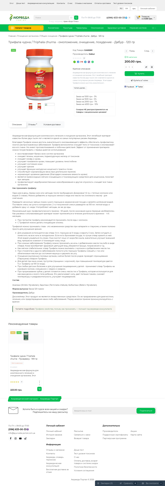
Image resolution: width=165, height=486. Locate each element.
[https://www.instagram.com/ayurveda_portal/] (15, 438)
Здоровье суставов (117, 28)
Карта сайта (136, 435)
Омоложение (97, 28)
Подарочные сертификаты (115, 435)
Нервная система (138, 28)
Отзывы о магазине (83, 3)
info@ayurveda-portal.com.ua (21, 433)
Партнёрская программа (114, 438)
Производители (110, 431)
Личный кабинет (147, 8)
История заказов (54, 435)
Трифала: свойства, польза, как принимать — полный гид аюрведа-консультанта (73, 309)
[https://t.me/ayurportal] (25, 438)
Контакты (61, 3)
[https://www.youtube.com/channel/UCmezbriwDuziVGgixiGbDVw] (20, 438)
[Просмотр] (20, 353)
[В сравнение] (26, 353)
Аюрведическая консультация (41, 3)
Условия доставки (52, 124)
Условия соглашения (84, 470)
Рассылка (78, 431)
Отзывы (32, 124)
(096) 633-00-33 (116, 17)
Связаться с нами (82, 435)
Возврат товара (81, 438)
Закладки (50, 438)
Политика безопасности (85, 467)
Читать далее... (80, 88)
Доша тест (20, 3)
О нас (70, 3)
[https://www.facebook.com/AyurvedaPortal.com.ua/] (10, 438)
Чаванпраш (81, 28)
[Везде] (71, 18)
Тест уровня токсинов (122, 3)
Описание (17, 124)
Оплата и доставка (102, 3)
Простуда (67, 28)
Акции (134, 431)
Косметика (53, 28)
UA (126, 8)
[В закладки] (32, 353)
